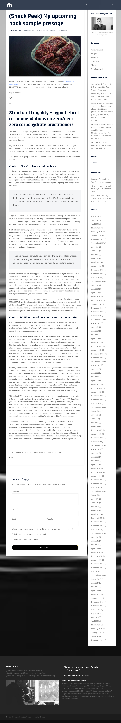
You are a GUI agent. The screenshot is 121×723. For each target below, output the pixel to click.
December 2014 (97, 640)
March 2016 (95, 625)
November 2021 (97, 400)
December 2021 (97, 396)
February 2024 (96, 300)
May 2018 (95, 545)
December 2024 (97, 270)
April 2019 (95, 510)
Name (14, 509)
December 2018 (97, 522)
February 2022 (96, 388)
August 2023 (96, 323)
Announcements (97, 50)
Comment (16, 491)
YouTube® (102, 5)
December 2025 (97, 239)
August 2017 (96, 579)
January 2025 (96, 266)
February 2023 (96, 346)
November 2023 (97, 312)
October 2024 (96, 277)
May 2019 (95, 507)
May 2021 (95, 423)
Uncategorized (97, 69)
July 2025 (94, 247)
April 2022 (95, 381)
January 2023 (96, 350)
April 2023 (95, 339)
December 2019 (97, 480)
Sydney (42, 717)
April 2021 (95, 426)
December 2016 (97, 602)
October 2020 (96, 442)
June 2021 (95, 419)
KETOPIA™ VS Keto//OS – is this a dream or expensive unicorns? (102, 145)
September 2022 (97, 361)
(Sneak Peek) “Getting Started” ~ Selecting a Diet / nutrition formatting (101, 198)
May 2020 (95, 461)
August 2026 (96, 216)
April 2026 (95, 224)
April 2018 (95, 549)
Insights (39, 30)
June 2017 (95, 583)
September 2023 (97, 320)
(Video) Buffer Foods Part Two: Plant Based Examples (24, 670)
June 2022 (95, 373)
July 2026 (94, 220)
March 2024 (95, 297)
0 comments (63, 30)
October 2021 (96, 403)
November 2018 (97, 526)
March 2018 (95, 552)
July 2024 (94, 285)
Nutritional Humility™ (79, 5)
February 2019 (96, 518)
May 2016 (95, 617)
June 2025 (95, 251)
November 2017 (97, 568)
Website (50, 519)
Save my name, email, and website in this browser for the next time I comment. (43, 529)
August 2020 (96, 449)
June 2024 (95, 289)
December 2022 (97, 354)
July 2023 (94, 327)
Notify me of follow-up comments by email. (30, 534)
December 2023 (97, 308)
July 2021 (94, 415)
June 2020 (95, 457)
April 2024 (95, 293)
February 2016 (96, 629)
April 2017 (95, 590)
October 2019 (96, 487)
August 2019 (96, 495)
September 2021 (97, 407)
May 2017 (95, 587)
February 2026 (96, 232)
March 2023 (95, 342)
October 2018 (96, 529)
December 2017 (97, 564)
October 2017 (96, 571)
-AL (92, 142)
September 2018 (97, 533)
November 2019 (97, 484)
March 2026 (95, 228)
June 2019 (95, 503)
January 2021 (96, 434)
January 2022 (96, 392)
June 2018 (95, 541)
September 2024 (97, 281)
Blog (93, 5)
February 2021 (96, 430)
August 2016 (96, 613)
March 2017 (95, 594)
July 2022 (94, 369)
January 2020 (96, 476)
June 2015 (95, 636)
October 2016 (96, 610)
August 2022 (96, 365)
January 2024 (96, 304)
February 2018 (96, 556)
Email (14, 519)
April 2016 (95, 621)
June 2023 (95, 331)
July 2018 (94, 537)
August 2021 (96, 411)
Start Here (95, 61)
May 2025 (95, 255)
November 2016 (97, 606)
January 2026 (96, 235)
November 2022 (97, 358)
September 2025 (97, 243)
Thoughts (53, 30)
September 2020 (97, 445)
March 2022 (95, 384)
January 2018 (96, 560)
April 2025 (95, 258)
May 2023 (95, 335)
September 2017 (97, 575)
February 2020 (96, 472)
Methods (46, 30)
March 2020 (95, 468)
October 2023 (96, 316)
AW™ (112, 5)
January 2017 (96, 598)
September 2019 (97, 491)
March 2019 (95, 514)
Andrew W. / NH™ (16, 30)
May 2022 (95, 377)
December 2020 (97, 438)
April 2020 (95, 465)
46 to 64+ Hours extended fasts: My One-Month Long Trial (101, 189)
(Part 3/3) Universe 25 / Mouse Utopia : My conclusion (101, 87)
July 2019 (94, 499)
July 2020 (94, 453)
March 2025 (95, 262)
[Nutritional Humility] (9, 5)
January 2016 (96, 633)
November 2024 (97, 274)
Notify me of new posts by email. (25, 539)
